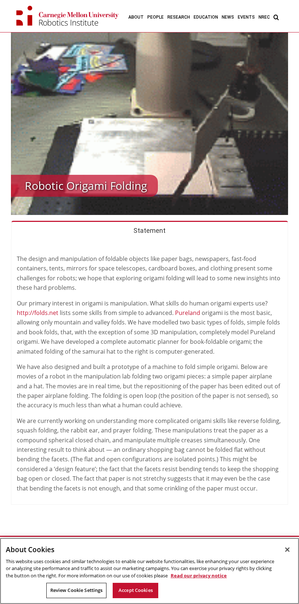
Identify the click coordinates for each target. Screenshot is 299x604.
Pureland (187, 313)
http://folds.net (37, 313)
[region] (149, 571)
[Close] (287, 550)
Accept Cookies (136, 590)
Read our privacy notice (199, 575)
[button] (276, 17)
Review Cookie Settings (76, 590)
